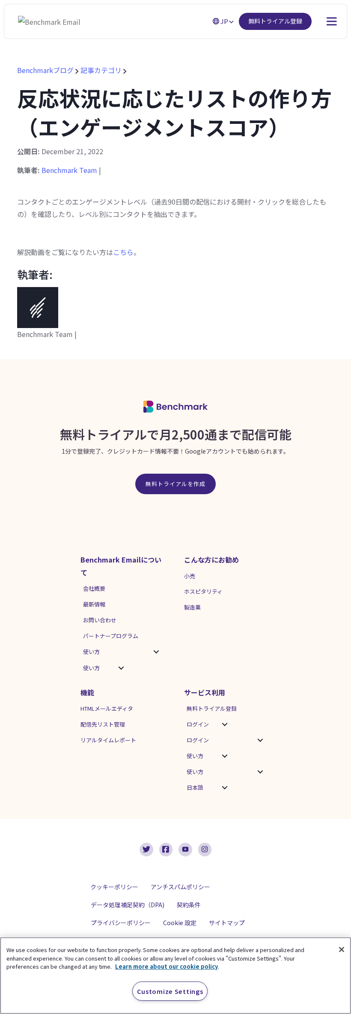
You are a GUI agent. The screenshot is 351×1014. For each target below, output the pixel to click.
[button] (156, 651)
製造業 (192, 607)
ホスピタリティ (203, 591)
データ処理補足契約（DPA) (127, 904)
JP (224, 21)
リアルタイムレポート (108, 740)
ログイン (198, 724)
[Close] (341, 949)
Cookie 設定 (179, 922)
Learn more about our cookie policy (166, 966)
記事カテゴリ (101, 70)
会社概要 (94, 588)
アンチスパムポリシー (180, 886)
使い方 (91, 652)
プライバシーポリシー (121, 922)
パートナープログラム (110, 636)
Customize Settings (170, 991)
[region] (175, 975)
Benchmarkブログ (46, 70)
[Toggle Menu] (323, 21)
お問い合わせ (99, 620)
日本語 (195, 787)
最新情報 (94, 604)
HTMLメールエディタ (106, 708)
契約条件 (189, 904)
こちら (123, 252)
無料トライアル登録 (275, 21)
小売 (189, 576)
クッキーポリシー (114, 886)
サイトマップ (227, 922)
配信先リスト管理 (102, 724)
